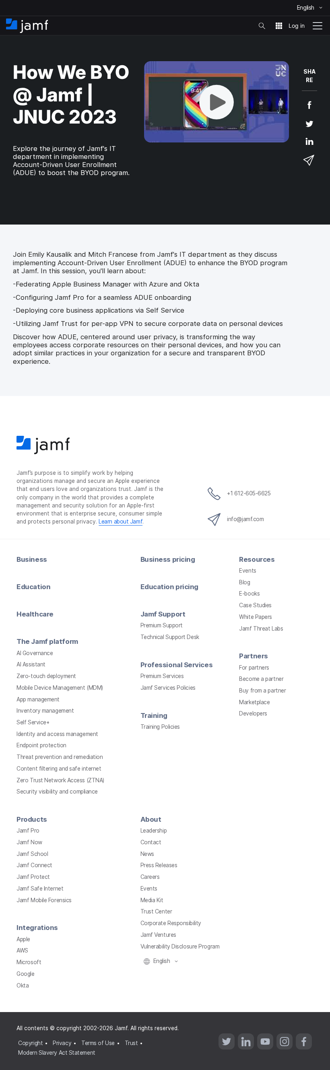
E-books (249, 593)
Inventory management (45, 710)
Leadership (153, 830)
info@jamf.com (245, 519)
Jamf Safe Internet (39, 888)
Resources (256, 559)
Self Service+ (32, 722)
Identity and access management (57, 734)
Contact (150, 842)
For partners (254, 667)
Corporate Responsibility (170, 923)
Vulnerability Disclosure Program (180, 946)
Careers (150, 877)
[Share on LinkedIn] (309, 147)
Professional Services (176, 665)
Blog (244, 582)
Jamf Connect (34, 865)
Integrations (37, 928)
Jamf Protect (33, 877)
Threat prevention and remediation (59, 757)
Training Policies (160, 727)
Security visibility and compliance (57, 791)
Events (247, 570)
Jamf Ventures (158, 935)
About (150, 819)
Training (153, 715)
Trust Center (156, 911)
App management (38, 699)
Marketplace (254, 702)
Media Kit (151, 900)
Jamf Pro (27, 830)
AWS (22, 950)
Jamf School (32, 854)
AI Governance (34, 653)
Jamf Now (29, 842)
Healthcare (35, 614)
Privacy (62, 1043)
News (147, 854)
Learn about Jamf (120, 521)
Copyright (30, 1043)
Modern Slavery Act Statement (56, 1052)
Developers (253, 713)
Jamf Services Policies (168, 687)
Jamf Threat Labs (261, 628)
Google (25, 974)
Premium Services (162, 676)
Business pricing (167, 559)
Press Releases (158, 865)
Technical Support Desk (169, 637)
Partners (253, 656)
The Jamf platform (47, 641)
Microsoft (28, 962)
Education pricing (169, 587)
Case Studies (255, 605)
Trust (131, 1043)
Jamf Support (163, 614)
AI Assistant (30, 664)
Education (33, 587)
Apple (23, 939)
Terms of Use (98, 1043)
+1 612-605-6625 (248, 493)
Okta (22, 985)
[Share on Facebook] (309, 110)
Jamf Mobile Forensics (44, 900)
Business (31, 559)
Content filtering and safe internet (58, 768)
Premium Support (161, 625)
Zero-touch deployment (46, 676)
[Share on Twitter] (309, 129)
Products (31, 819)
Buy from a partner (262, 690)
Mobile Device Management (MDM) (59, 687)
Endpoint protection (41, 745)
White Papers (255, 617)
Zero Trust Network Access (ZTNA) (60, 780)
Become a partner (261, 679)
